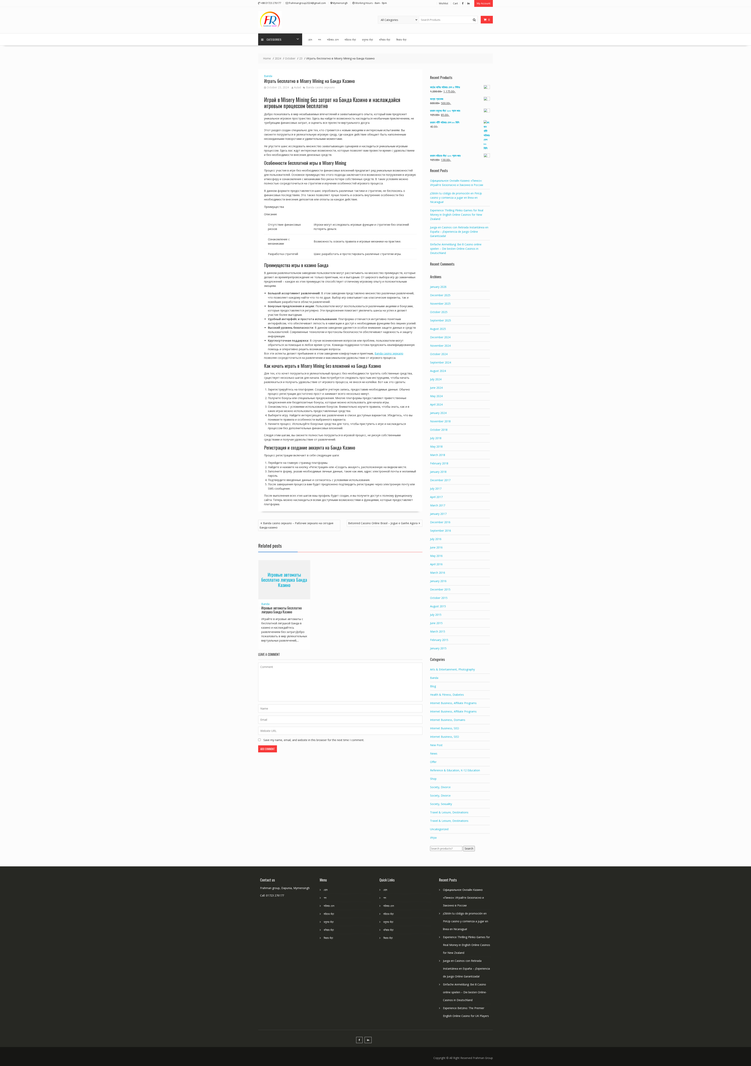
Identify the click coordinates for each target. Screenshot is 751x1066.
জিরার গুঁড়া (401, 39)
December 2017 (440, 480)
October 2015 (438, 598)
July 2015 (435, 614)
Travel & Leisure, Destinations (449, 812)
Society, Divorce (440, 787)
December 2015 (440, 589)
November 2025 (440, 303)
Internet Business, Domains (447, 720)
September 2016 (440, 530)
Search (469, 848)
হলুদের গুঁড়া (367, 39)
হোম (310, 39)
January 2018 (438, 472)
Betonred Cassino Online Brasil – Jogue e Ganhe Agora (383, 523)
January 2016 (438, 581)
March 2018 (437, 455)
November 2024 (440, 345)
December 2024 (440, 337)
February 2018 (439, 463)
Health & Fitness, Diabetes (447, 694)
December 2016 (440, 522)
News (433, 753)
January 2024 (438, 413)
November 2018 (440, 421)
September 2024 (440, 362)
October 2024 (438, 354)
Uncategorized (439, 829)
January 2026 (438, 287)
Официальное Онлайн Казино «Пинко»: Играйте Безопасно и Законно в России (463, 897)
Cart (455, 3)
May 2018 (436, 446)
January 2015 (438, 648)
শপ (319, 39)
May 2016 (436, 556)
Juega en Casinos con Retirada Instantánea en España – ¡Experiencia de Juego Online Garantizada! (459, 231)
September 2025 (440, 320)
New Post (436, 745)
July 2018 (435, 438)
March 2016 (437, 572)
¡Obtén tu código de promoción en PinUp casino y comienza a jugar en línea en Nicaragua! (456, 197)
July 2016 (435, 539)
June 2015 (436, 623)
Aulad (297, 87)
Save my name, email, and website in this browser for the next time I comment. (313, 740)
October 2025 (438, 312)
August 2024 (438, 371)
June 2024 (436, 387)
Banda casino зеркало (320, 87)
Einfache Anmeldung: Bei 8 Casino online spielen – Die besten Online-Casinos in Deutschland (456, 248)
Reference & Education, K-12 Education (455, 770)
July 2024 (435, 379)
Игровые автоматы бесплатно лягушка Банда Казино (284, 579)
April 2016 (436, 564)
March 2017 (437, 505)
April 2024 (436, 404)
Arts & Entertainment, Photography (452, 669)
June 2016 (436, 547)
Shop (433, 779)
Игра (433, 837)
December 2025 (440, 295)
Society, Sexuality (441, 804)
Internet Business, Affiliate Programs (453, 703)
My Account (483, 3)
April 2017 (436, 497)
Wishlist (443, 3)
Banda (268, 76)
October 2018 (438, 430)
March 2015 (437, 631)
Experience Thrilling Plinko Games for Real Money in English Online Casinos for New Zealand (456, 214)
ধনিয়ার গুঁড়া (384, 39)
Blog (433, 686)
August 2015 (438, 606)
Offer (433, 762)
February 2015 (439, 640)
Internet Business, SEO (444, 728)
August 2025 (438, 329)
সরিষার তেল (333, 39)
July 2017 (435, 488)
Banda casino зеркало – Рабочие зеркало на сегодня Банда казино (296, 525)
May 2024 (436, 396)
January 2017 (438, 514)
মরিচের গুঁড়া (350, 39)
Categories (274, 39)
